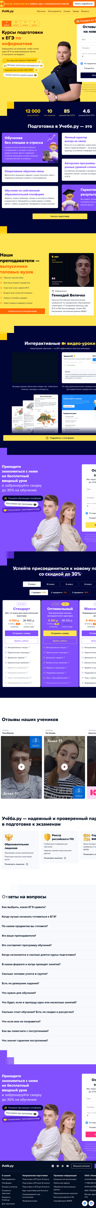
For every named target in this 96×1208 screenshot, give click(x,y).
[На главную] (8, 1166)
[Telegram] (57, 1166)
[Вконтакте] (52, 1166)
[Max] (62, 1166)
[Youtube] (67, 1166)
